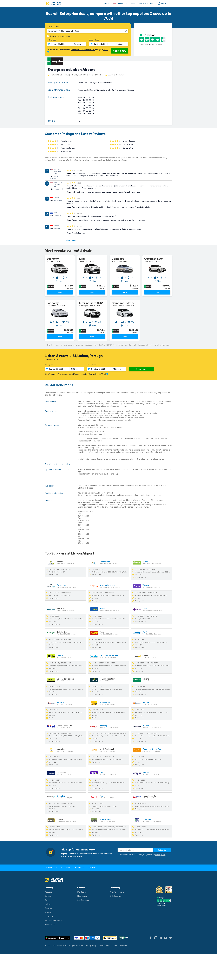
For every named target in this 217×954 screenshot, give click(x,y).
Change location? (51, 359)
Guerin (145, 562)
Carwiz (146, 608)
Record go (104, 726)
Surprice (60, 702)
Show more (71, 240)
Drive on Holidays (107, 585)
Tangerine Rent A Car (152, 749)
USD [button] (105, 3)
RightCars (147, 819)
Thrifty (145, 632)
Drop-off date (94, 40)
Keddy (102, 772)
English (121, 3)
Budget (146, 702)
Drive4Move (105, 702)
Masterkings (105, 562)
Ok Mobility (61, 796)
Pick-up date (52, 40)
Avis (101, 796)
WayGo (146, 585)
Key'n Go (60, 655)
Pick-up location (53, 27)
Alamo (102, 608)
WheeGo (146, 772)
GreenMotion (105, 819)
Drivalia (146, 726)
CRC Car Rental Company (110, 655)
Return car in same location (60, 36)
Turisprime (61, 585)
